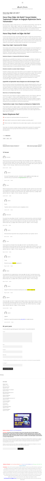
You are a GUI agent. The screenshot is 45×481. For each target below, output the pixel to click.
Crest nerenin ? (5, 403)
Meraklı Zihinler (22, 7)
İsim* (4, 344)
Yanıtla (10, 167)
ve (10, 138)
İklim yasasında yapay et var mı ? (8, 392)
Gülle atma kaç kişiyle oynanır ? (34, 146)
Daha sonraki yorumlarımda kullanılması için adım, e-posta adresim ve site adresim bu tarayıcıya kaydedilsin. (22, 360)
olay (7, 138)
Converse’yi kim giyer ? (6, 409)
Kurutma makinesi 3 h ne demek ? (8, 389)
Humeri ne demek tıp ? (6, 395)
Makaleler (8, 135)
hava (4, 138)
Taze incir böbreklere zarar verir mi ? (9, 398)
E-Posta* (4, 349)
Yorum (4, 331)
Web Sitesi (4, 354)
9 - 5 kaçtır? (5, 363)
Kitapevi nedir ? (5, 384)
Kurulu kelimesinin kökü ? (7, 406)
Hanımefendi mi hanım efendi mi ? (11, 146)
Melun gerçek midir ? (6, 386)
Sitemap (2, 374)
